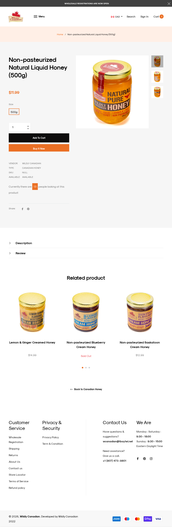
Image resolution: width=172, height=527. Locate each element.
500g (14, 111)
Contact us (15, 468)
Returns (13, 455)
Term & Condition (52, 443)
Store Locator (17, 474)
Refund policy (17, 487)
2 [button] (86, 367)
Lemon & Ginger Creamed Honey (32, 342)
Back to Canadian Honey (88, 389)
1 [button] (82, 367)
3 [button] (89, 367)
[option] (32, 329)
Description (23, 243)
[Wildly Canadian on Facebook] (137, 458)
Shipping (14, 448)
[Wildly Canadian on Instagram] (151, 458)
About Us (14, 461)
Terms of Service (18, 481)
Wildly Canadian (30, 516)
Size (11, 104)
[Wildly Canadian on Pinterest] (144, 458)
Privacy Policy (50, 437)
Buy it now (39, 148)
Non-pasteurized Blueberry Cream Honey (86, 344)
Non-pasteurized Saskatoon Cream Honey (140, 344)
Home (60, 34)
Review (20, 253)
